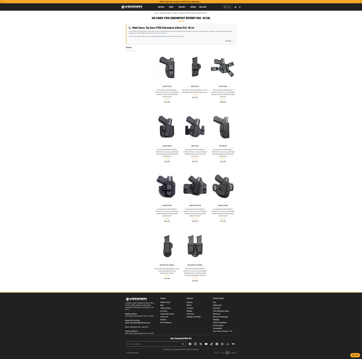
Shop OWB (195, 2)
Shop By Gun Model (194, 317)
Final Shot (202, 7)
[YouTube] (206, 344)
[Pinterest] (217, 344)
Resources (216, 314)
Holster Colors (165, 302)
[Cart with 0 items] (239, 7)
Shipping (216, 319)
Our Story (163, 311)
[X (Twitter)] (201, 344)
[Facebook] (190, 344)
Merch (171, 7)
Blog (161, 305)
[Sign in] (235, 7)
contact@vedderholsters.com (140, 323)
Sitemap (163, 319)
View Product (167, 68)
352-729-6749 (135, 320)
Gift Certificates (165, 322)
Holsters (161, 7)
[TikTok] (211, 344)
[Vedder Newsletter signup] (183, 344)
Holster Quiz (217, 305)
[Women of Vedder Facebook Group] (228, 344)
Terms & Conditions (220, 322)
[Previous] (2, 1)
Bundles (193, 7)
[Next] (360, 1)
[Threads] (222, 344)
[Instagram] (195, 344)
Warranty (216, 308)
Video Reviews (165, 308)
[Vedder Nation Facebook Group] (233, 344)
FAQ (214, 302)
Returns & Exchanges (220, 317)
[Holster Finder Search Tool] (227, 7)
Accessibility (217, 328)
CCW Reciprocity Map (221, 311)
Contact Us (164, 317)
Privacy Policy (218, 325)
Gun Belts (182, 7)
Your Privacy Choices (220, 331)
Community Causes (167, 314)
